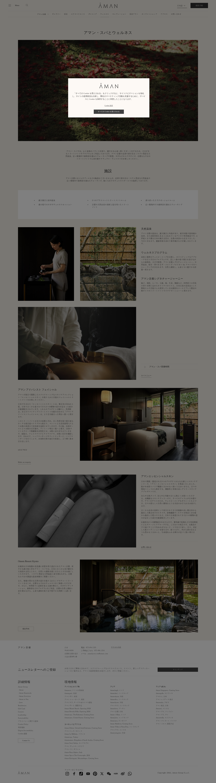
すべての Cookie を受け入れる (109, 111)
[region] (108, 97)
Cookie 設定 (108, 105)
